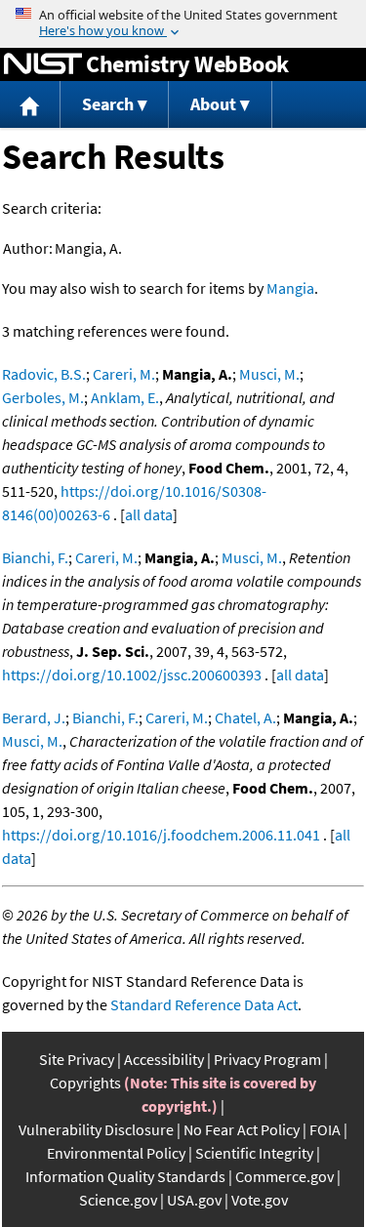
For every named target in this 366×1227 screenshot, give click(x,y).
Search (108, 104)
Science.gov (118, 1199)
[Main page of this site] (30, 105)
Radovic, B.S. (44, 374)
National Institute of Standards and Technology (43, 64)
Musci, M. (269, 374)
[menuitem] (30, 105)
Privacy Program (267, 1059)
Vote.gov (259, 1199)
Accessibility (164, 1059)
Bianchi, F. (35, 557)
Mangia (290, 288)
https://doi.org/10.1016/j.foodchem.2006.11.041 (161, 834)
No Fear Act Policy (241, 1129)
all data (149, 514)
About (213, 104)
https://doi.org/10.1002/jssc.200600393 (132, 674)
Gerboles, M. (43, 397)
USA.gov (194, 1199)
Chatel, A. (245, 717)
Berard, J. (33, 717)
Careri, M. (124, 374)
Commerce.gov (284, 1176)
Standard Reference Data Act (204, 1004)
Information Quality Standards (125, 1176)
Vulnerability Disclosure (96, 1129)
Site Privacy (76, 1059)
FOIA (325, 1129)
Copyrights (85, 1082)
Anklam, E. (125, 397)
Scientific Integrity (254, 1153)
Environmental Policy (116, 1153)
